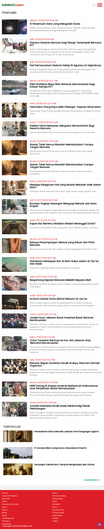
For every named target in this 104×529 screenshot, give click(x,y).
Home (4, 493)
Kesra (4, 510)
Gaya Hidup (57, 499)
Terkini (55, 521)
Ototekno (6, 521)
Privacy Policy (58, 510)
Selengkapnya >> (92, 480)
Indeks (55, 518)
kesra (54, 493)
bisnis (4, 515)
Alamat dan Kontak (10, 504)
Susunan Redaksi (9, 496)
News (4, 501)
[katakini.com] (27, 5)
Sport (54, 501)
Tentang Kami (8, 518)
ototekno (56, 504)
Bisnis (4, 513)
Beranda (6, 499)
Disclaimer (6, 524)
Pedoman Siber (59, 496)
